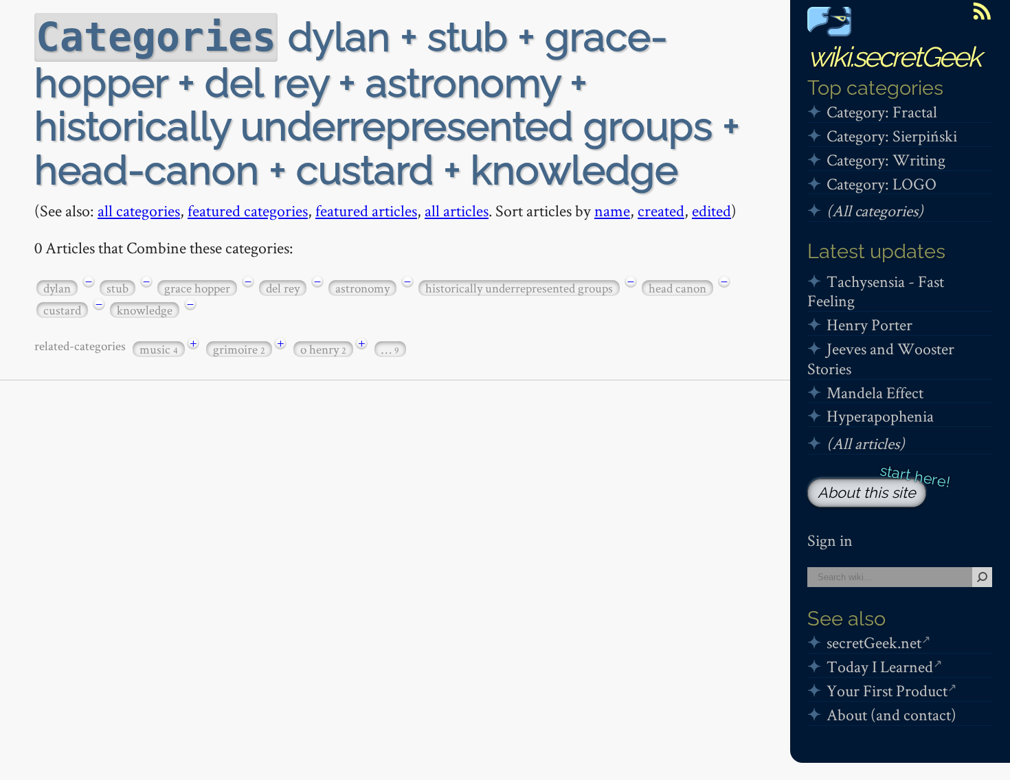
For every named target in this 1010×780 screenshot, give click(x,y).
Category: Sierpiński (892, 135)
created (661, 210)
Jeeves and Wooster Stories (880, 358)
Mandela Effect (875, 392)
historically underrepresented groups (519, 288)
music (158, 349)
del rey (283, 288)
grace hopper (197, 288)
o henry (323, 349)
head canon (677, 288)
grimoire (239, 349)
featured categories (248, 210)
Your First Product (887, 690)
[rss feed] (982, 11)
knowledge (144, 310)
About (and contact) (891, 714)
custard (62, 310)
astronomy (362, 288)
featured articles (366, 210)
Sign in (830, 540)
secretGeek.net (874, 642)
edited (711, 210)
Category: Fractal (882, 111)
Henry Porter (869, 324)
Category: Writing (886, 159)
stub (117, 288)
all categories (139, 210)
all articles (457, 210)
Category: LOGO (881, 183)
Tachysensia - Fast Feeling (875, 291)
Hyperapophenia (880, 415)
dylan (57, 288)
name (612, 210)
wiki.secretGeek (893, 57)
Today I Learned (880, 666)
